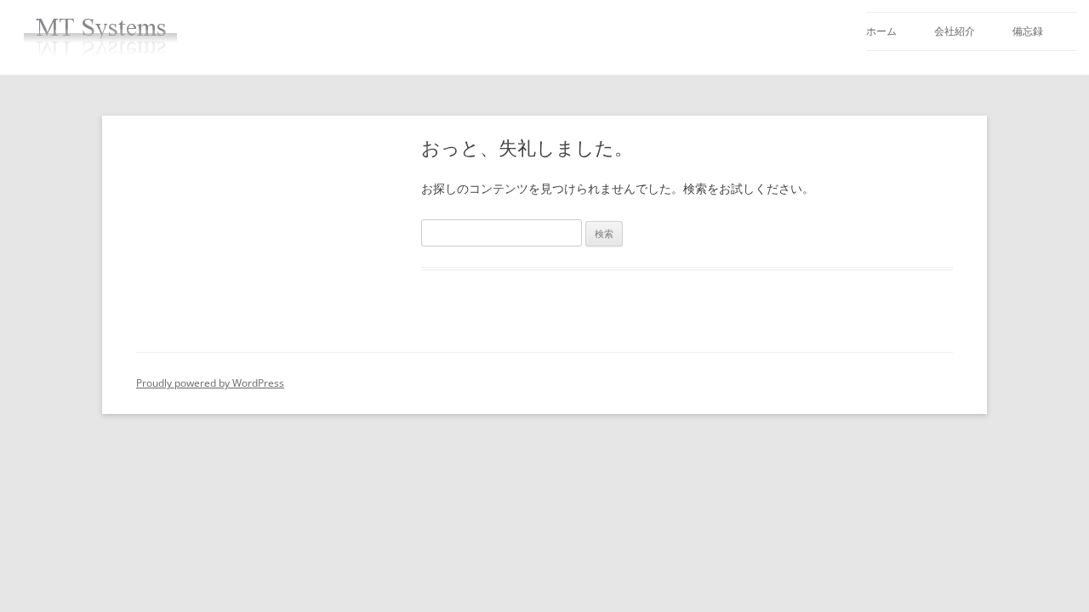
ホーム (881, 31)
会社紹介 (954, 31)
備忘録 (1027, 31)
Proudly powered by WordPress (210, 383)
